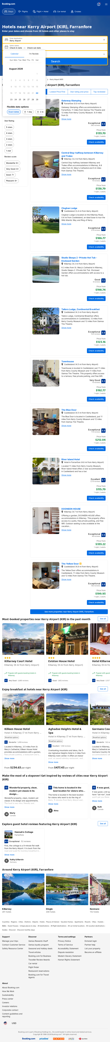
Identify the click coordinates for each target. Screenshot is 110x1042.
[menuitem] (8, 11)
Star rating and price (79, 92)
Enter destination (16, 38)
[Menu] (106, 4)
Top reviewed (99, 92)
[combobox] (55, 40)
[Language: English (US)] (5, 1023)
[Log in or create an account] (99, 4)
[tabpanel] (24, 86)
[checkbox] (37, 74)
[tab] (14, 53)
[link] (15, 127)
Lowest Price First (57, 92)
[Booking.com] (8, 4)
